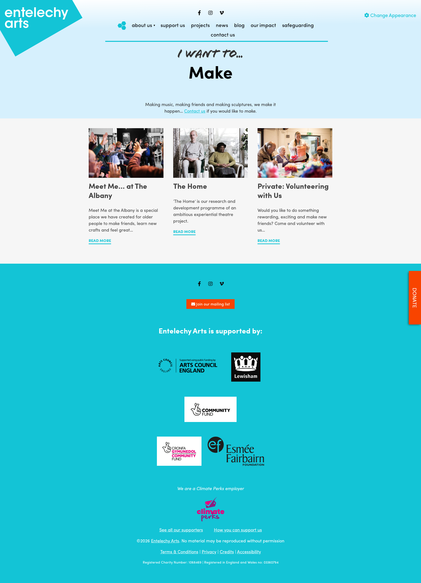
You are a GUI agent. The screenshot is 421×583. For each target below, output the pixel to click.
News (222, 25)
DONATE (415, 297)
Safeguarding (298, 25)
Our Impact (263, 25)
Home (122, 25)
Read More (100, 240)
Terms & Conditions (179, 551)
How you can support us (238, 530)
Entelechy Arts (165, 541)
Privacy (209, 551)
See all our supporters (181, 530)
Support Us (173, 25)
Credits (227, 551)
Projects (200, 25)
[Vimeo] (221, 13)
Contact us (223, 34)
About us (142, 25)
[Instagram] (210, 13)
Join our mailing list (212, 304)
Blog (239, 25)
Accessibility (249, 551)
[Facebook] (199, 13)
